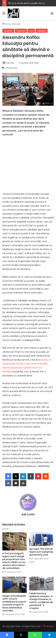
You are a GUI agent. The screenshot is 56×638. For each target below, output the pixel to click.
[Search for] (52, 14)
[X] (16, 476)
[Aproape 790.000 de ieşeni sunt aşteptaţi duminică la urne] (41, 539)
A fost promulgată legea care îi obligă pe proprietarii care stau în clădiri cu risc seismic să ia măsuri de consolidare (14, 561)
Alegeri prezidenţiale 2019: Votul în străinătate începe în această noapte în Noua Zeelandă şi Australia (14, 603)
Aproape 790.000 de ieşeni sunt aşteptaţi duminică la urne (41, 551)
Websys (50, 626)
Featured (20, 30)
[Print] (23, 483)
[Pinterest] (38, 476)
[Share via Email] (16, 483)
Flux (31, 30)
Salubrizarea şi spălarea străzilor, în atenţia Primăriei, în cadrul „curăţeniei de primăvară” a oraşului (41, 601)
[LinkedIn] (23, 476)
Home (7, 24)
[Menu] (3, 14)
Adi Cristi (10, 63)
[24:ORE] (13, 13)
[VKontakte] (8, 483)
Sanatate (41, 30)
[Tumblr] (31, 476)
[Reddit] (45, 476)
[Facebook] (8, 476)
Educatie (16, 24)
